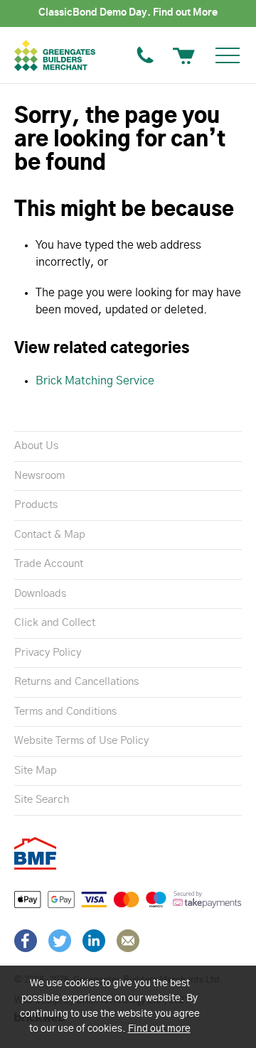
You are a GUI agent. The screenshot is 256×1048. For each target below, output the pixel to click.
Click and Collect (54, 622)
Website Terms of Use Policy (81, 740)
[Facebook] (26, 940)
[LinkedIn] (94, 940)
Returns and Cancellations (76, 681)
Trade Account (48, 563)
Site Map (35, 770)
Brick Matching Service (95, 381)
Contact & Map (49, 534)
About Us (36, 446)
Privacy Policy (47, 652)
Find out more (159, 1029)
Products (36, 504)
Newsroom (39, 475)
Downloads (40, 593)
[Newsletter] (128, 940)
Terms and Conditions (65, 711)
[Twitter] (60, 940)
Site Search (41, 799)
